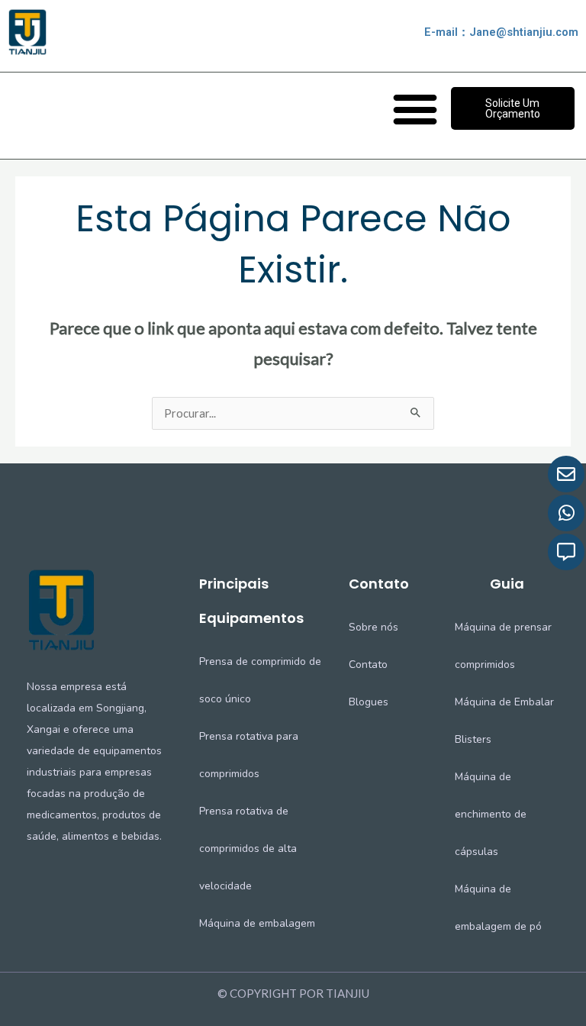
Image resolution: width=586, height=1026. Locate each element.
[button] (415, 108)
